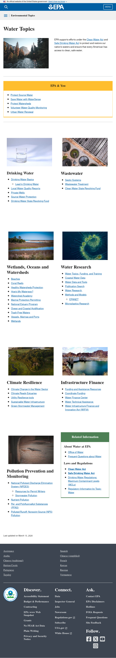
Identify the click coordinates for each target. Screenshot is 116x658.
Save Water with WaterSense (26, 99)
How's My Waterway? (22, 291)
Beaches (15, 279)
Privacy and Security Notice (35, 638)
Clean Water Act (95, 39)
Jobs (57, 606)
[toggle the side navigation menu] (5, 15)
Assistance (8, 551)
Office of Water (75, 452)
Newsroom (60, 612)
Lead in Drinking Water (27, 184)
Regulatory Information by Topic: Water (84, 490)
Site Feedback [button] (93, 622)
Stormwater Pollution (26, 495)
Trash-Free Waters (20, 312)
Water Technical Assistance (79, 402)
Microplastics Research (77, 303)
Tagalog (7, 574)
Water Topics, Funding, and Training (83, 273)
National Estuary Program (24, 304)
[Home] (56, 7)
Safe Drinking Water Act (66, 43)
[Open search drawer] (6, 7)
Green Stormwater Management (27, 406)
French (63, 560)
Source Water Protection (23, 197)
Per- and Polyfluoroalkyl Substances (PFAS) (29, 506)
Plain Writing (31, 630)
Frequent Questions (97, 617)
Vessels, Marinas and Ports (25, 317)
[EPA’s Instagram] (95, 646)
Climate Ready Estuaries (24, 393)
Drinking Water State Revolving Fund (30, 201)
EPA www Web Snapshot (32, 614)
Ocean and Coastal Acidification (27, 308)
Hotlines (90, 606)
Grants (27, 620)
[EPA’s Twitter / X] (95, 639)
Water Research (73, 290)
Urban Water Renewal (22, 112)
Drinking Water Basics (22, 179)
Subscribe (60, 622)
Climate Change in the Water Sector (29, 389)
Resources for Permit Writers (30, 491)
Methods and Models (75, 294)
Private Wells (18, 192)
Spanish (64, 551)
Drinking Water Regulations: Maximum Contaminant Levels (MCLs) (83, 481)
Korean (63, 565)
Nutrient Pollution (20, 499)
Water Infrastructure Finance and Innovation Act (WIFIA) (82, 408)
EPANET (74, 299)
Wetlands (16, 321)
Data (57, 596)
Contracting (30, 606)
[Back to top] (108, 650)
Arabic (6, 556)
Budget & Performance (36, 601)
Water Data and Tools (76, 282)
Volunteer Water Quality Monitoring (29, 107)
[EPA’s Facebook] (89, 639)
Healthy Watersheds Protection (27, 287)
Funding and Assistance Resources (83, 389)
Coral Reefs (17, 283)
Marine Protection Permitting (26, 300)
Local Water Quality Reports (25, 188)
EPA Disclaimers (95, 601)
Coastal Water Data (75, 278)
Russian (64, 570)
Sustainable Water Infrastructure (28, 402)
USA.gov (59, 627)
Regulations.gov (63, 617)
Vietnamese (66, 574)
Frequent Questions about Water (84, 456)
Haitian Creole (10, 565)
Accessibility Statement (36, 596)
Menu (108, 7)
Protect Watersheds (21, 103)
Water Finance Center (76, 397)
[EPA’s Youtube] (102, 639)
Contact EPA (93, 596)
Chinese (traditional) (13, 560)
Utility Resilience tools (22, 397)
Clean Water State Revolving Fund (82, 188)
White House (62, 633)
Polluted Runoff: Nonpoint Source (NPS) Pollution (31, 513)
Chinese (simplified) (70, 556)
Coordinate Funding (75, 393)
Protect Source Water (22, 95)
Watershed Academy (21, 296)
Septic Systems (73, 180)
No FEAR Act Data (34, 625)
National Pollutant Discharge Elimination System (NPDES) (32, 485)
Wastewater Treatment (76, 184)
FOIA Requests (94, 612)
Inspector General (65, 601)
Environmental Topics (23, 15)
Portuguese (8, 570)
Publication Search (74, 286)
